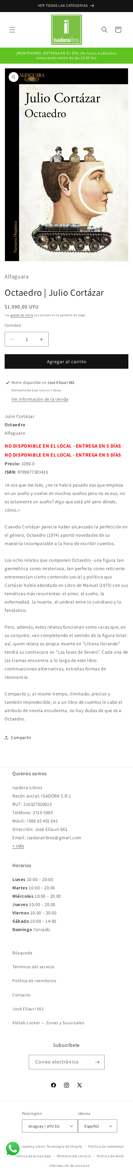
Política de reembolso (34, 980)
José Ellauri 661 (28, 1009)
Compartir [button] (21, 737)
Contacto (21, 995)
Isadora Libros (34, 1146)
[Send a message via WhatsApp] (13, 1148)
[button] (12, 30)
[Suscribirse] (97, 1062)
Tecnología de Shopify (65, 1146)
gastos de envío (22, 315)
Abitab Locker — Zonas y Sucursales (48, 1022)
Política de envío (110, 1156)
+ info (18, 846)
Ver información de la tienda (39, 399)
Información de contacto (69, 1165)
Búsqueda (22, 953)
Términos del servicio (33, 966)
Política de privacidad (33, 1156)
